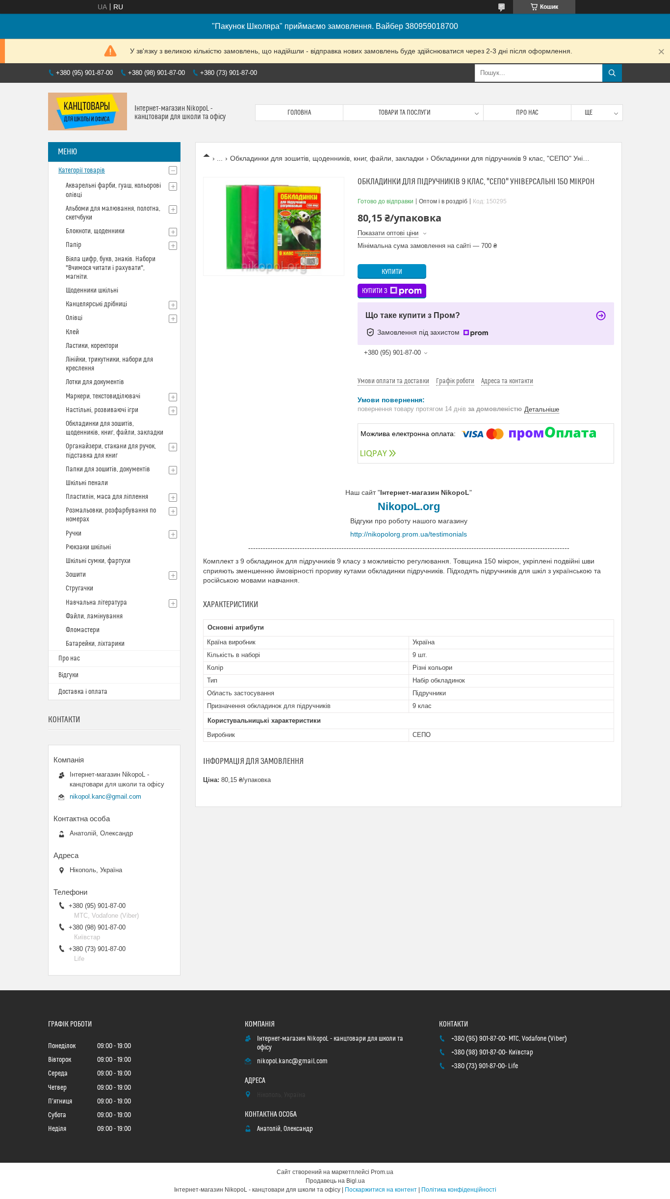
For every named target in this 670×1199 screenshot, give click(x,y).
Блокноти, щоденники (95, 231)
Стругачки (79, 588)
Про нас (527, 113)
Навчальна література (96, 603)
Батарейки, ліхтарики (95, 644)
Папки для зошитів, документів (108, 469)
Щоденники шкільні (92, 290)
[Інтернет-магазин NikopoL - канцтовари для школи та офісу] (87, 112)
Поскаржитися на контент (381, 1189)
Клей (72, 332)
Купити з (374, 291)
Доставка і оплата (82, 692)
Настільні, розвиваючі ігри (102, 410)
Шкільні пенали (87, 483)
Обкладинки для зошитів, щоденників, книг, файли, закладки (327, 158)
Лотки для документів (95, 382)
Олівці (74, 318)
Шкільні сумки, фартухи (98, 561)
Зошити (76, 575)
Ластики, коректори (92, 346)
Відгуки (68, 675)
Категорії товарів (81, 170)
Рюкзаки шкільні (88, 547)
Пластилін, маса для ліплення (107, 497)
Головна (299, 113)
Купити (392, 272)
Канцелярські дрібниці (96, 304)
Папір (73, 245)
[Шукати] (612, 73)
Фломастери (83, 630)
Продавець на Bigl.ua (335, 1180)
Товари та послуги (405, 113)
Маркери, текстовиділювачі (103, 396)
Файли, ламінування (94, 616)
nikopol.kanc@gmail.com (105, 796)
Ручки (73, 534)
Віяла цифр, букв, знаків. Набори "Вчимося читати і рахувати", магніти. (110, 268)
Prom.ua (382, 1172)
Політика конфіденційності (458, 1189)
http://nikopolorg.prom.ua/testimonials (408, 534)
